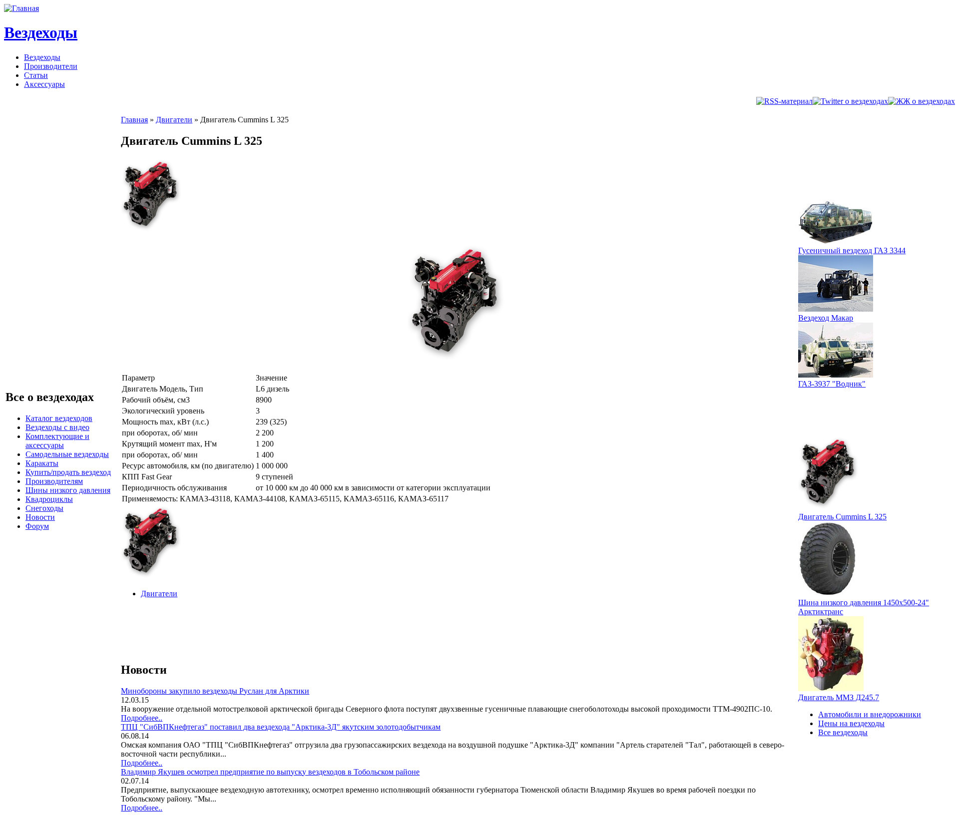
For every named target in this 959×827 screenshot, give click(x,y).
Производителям (54, 481)
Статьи (36, 75)
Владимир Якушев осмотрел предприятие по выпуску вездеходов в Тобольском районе (270, 772)
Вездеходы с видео (57, 427)
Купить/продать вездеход (68, 472)
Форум (37, 526)
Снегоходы (44, 508)
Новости (40, 517)
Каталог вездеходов (58, 418)
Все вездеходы (843, 732)
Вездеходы (40, 32)
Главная (134, 119)
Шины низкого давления (67, 490)
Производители (50, 66)
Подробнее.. (141, 718)
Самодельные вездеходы (67, 454)
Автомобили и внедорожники (869, 714)
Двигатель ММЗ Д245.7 (838, 697)
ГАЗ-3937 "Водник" (832, 384)
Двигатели (174, 119)
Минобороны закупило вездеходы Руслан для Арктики (215, 691)
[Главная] (21, 8)
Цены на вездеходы (851, 723)
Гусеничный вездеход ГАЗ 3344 (852, 250)
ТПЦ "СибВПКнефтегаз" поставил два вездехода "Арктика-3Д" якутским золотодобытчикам (281, 727)
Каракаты (41, 463)
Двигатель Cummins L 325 (842, 516)
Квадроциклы (49, 499)
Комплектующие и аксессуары (57, 440)
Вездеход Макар (825, 318)
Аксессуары (44, 84)
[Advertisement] (302, 628)
